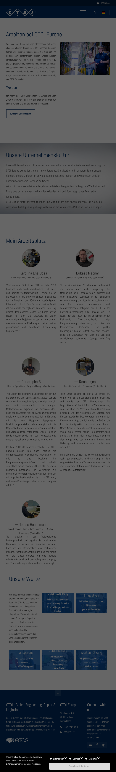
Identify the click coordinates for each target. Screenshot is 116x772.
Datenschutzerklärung (14, 763)
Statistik (93, 758)
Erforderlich (58, 758)
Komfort (76, 758)
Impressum (36, 763)
